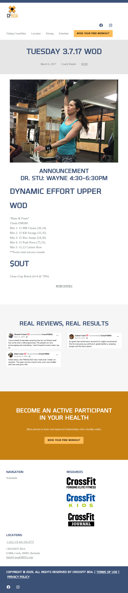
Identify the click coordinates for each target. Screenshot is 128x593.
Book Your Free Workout (64, 440)
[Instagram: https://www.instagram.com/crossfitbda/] (110, 25)
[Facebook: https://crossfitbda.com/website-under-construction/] (8, 587)
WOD (84, 64)
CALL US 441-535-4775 (20, 542)
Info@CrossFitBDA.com (19, 557)
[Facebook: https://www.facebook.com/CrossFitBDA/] (101, 25)
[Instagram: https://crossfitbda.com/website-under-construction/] (18, 587)
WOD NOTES (64, 286)
